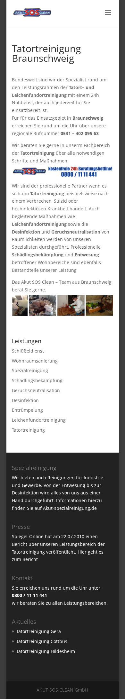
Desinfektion (25, 400)
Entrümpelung (27, 410)
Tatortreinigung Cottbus (41, 641)
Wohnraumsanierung (35, 361)
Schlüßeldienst (28, 351)
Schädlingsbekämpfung (37, 380)
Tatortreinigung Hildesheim (45, 651)
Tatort (75, 87)
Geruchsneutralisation (36, 390)
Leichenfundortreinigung (39, 95)
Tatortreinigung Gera (38, 631)
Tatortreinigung (28, 430)
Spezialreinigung (30, 370)
